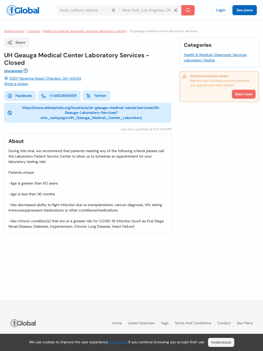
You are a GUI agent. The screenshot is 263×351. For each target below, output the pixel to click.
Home (117, 323)
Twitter (100, 95)
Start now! (243, 94)
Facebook (23, 95)
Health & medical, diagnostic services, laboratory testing (84, 31)
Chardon (33, 31)
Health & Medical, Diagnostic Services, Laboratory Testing (215, 57)
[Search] (188, 10)
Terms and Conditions (193, 323)
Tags (164, 323)
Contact (224, 323)
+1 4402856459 (63, 95)
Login (220, 10)
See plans (245, 10)
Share (20, 42)
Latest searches (141, 323)
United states (14, 31)
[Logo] (23, 10)
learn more (118, 342)
